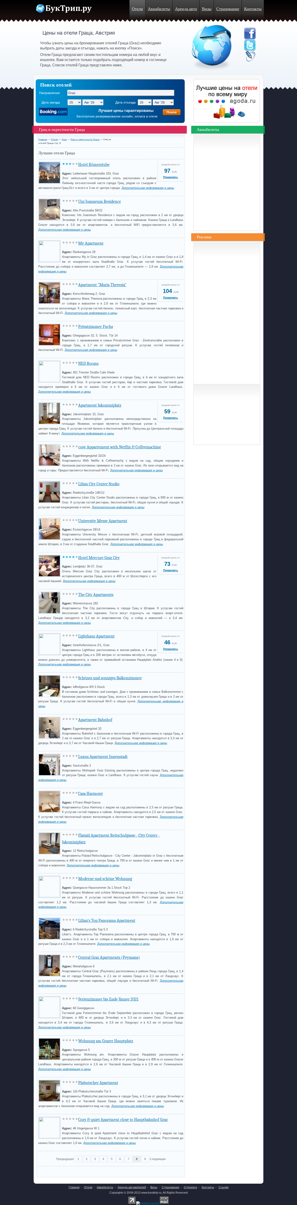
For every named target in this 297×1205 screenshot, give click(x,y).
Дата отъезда (125, 102)
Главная (42, 139)
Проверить (170, 177)
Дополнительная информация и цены (148, 188)
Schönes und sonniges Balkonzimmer (110, 678)
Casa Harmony (90, 793)
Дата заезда (51, 102)
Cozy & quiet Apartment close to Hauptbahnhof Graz (123, 1119)
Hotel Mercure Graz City (99, 557)
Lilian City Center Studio (98, 484)
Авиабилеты (159, 8)
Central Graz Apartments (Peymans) (109, 957)
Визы (206, 8)
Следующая (158, 1159)
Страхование (227, 8)
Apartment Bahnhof (95, 719)
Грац (64, 139)
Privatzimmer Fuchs (95, 326)
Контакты (252, 8)
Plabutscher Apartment (98, 1082)
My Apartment (90, 243)
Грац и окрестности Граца (85, 139)
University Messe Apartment (102, 520)
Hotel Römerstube (94, 164)
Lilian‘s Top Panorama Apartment (106, 920)
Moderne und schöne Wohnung (105, 878)
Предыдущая (65, 1159)
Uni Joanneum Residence (99, 201)
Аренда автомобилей (132, 1187)
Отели (137, 8)
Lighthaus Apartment (96, 636)
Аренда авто (186, 8)
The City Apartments (95, 594)
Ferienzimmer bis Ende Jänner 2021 (108, 999)
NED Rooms (88, 363)
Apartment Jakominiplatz (99, 405)
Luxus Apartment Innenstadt (103, 756)
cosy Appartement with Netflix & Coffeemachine (119, 447)
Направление (49, 93)
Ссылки (224, 1187)
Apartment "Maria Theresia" (102, 284)
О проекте (190, 1187)
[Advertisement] (92, 1170)
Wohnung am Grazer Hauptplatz (105, 1041)
